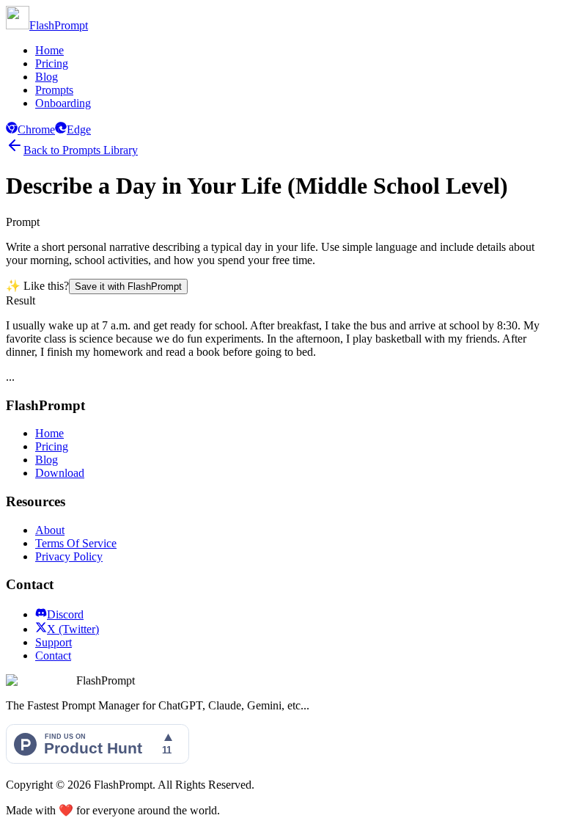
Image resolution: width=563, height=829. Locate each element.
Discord (65, 614)
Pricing (51, 63)
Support (53, 642)
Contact (53, 655)
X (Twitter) (73, 629)
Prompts (54, 90)
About (50, 530)
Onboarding (63, 103)
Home (49, 50)
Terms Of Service (76, 543)
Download (59, 473)
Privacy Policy (69, 556)
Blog (46, 76)
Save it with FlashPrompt (128, 286)
